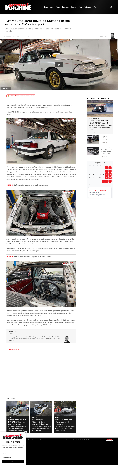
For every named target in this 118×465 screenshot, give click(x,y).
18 (93, 177)
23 (110, 177)
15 (106, 174)
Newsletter (35, 440)
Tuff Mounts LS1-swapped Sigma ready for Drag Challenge (33, 257)
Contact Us (26, 440)
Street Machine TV (11, 18)
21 (103, 177)
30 (110, 181)
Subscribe (87, 7)
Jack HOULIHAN (13, 331)
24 (89, 181)
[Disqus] (41, 372)
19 (96, 177)
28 (103, 181)
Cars (51, 7)
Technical (65, 7)
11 (93, 174)
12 (96, 174)
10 (89, 174)
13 (100, 174)
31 (89, 184)
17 (89, 177)
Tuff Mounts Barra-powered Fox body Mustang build (31, 185)
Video (58, 7)
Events (73, 7)
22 (106, 177)
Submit (13, 462)
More (95, 7)
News (46, 7)
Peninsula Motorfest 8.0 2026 (97, 191)
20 (100, 177)
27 (100, 181)
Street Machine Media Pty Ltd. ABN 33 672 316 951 (77, 440)
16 (110, 174)
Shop (80, 7)
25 (93, 181)
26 (96, 181)
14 (103, 174)
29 (106, 181)
